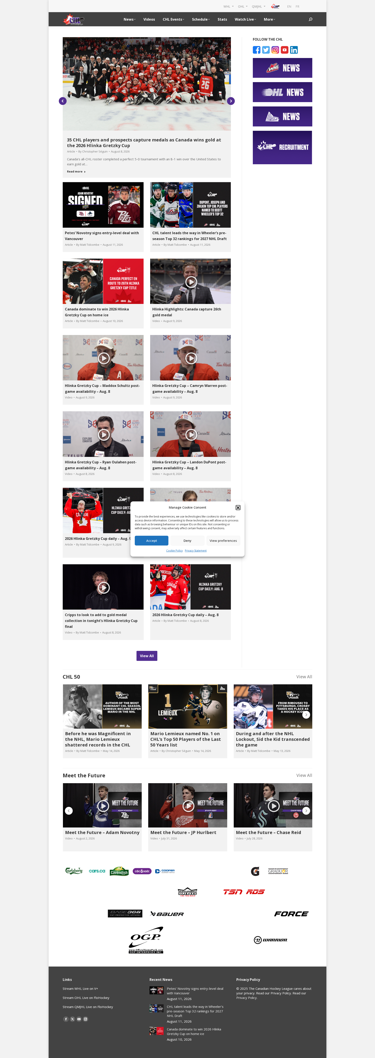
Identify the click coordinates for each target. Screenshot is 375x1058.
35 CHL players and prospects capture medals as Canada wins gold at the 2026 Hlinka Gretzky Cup (144, 142)
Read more (74, 171)
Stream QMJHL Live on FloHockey (88, 1007)
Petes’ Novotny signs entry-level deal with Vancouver (195, 990)
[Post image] (157, 990)
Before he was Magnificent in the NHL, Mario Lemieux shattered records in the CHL (98, 739)
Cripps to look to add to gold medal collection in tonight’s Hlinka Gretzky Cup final (101, 620)
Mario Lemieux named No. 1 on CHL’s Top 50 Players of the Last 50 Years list (185, 739)
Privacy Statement (196, 550)
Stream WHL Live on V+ (80, 988)
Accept (151, 540)
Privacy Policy (246, 997)
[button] (238, 507)
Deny (187, 540)
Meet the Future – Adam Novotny (102, 832)
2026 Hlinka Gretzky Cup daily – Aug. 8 (185, 614)
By (93, 151)
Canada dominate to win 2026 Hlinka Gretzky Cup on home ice (194, 1031)
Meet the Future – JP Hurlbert (183, 832)
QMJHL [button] (257, 6)
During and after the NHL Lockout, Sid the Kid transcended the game (273, 739)
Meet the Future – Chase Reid (268, 832)
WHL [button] (227, 6)
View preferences (223, 540)
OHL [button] (241, 6)
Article (71, 151)
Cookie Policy (174, 550)
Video (156, 321)
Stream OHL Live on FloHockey (86, 997)
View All (304, 677)
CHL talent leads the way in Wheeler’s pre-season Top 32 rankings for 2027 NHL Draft (195, 1011)
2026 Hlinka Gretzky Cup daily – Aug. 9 (98, 538)
